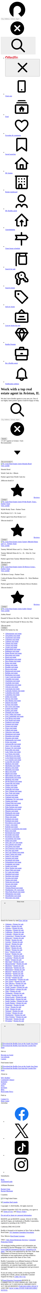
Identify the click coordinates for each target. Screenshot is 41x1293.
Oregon (7, 995)
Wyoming (8, 1021)
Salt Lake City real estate (13, 842)
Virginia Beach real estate (14, 888)
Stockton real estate (12, 876)
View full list (23, 920)
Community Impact (7, 1080)
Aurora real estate (11, 645)
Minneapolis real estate (13, 777)
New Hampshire (11, 979)
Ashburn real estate (11, 641)
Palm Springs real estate (13, 807)
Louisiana (8, 958)
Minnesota (8, 968)
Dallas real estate (11, 697)
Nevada (8, 977)
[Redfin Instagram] (21, 1172)
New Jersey (9, 981)
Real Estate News (7, 1091)
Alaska (7, 926)
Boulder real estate (11, 667)
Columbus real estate (12, 695)
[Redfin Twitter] (21, 1138)
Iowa (7, 952)
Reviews (37, 497)
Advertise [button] (4, 1103)
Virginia (8, 1013)
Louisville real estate (12, 762)
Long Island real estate (13, 758)
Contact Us (5, 1099)
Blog (2, 1090)
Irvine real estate (11, 742)
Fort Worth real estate (12, 720)
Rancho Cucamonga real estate (16, 829)
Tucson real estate (11, 884)
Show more (20, 901)
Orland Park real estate (13, 803)
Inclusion (4, 1082)
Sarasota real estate (11, 858)
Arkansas (8, 930)
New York (8, 985)
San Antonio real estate (13, 844)
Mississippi (9, 969)
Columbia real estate (12, 693)
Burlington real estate (12, 675)
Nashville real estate (12, 789)
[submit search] (18, 45)
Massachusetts (10, 964)
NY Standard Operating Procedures (22, 1232)
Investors (4, 1088)
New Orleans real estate (13, 791)
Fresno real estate (11, 726)
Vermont (8, 1011)
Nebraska (8, 975)
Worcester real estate (12, 898)
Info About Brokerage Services (17, 1240)
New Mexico (9, 983)
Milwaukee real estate (12, 775)
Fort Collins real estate (13, 714)
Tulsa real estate (10, 886)
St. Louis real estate (12, 872)
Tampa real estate (11, 880)
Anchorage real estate (12, 637)
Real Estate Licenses (17, 1236)
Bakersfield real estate (12, 649)
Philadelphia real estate (13, 809)
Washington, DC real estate (14, 890)
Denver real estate (11, 699)
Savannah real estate (12, 860)
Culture (3, 1084)
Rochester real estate (12, 837)
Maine (7, 960)
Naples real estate (11, 785)
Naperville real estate (12, 783)
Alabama (8, 924)
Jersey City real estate (12, 746)
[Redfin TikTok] (21, 1155)
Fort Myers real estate (12, 718)
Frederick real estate (12, 722)
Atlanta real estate (11, 643)
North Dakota (10, 989)
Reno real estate (10, 831)
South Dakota (10, 1003)
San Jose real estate (11, 850)
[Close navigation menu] (22, 67)
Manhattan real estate (12, 766)
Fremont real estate (11, 724)
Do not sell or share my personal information (16, 1215)
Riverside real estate (12, 835)
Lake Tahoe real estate (13, 752)
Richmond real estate (12, 833)
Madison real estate (11, 764)
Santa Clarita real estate (13, 854)
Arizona (8, 928)
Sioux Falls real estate (12, 870)
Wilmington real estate (13, 894)
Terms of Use (8, 1212)
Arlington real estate (12, 639)
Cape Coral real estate (12, 677)
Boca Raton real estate (13, 661)
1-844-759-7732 (19, 1277)
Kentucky (8, 956)
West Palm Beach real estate (15, 892)
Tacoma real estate (11, 878)
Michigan (8, 966)
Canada (14, 1202)
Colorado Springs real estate (15, 691)
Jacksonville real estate (13, 744)
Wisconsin (8, 1019)
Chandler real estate (12, 679)
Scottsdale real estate (12, 864)
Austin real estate (11, 647)
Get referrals (5, 1057)
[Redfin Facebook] (21, 1121)
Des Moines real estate (13, 701)
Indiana (7, 950)
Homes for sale (18, 924)
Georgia (8, 942)
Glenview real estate (12, 732)
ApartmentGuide (6, 1182)
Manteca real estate (11, 768)
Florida (7, 940)
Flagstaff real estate (11, 712)
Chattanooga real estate (13, 685)
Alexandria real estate (12, 635)
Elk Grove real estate (12, 706)
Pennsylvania (9, 997)
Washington (9, 1015)
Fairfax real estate (11, 710)
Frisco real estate (11, 728)
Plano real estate (10, 817)
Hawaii (7, 944)
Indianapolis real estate (13, 740)
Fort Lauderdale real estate (14, 716)
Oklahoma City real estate (14, 799)
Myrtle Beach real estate (13, 781)
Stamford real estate (12, 874)
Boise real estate (10, 663)
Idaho (7, 946)
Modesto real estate (11, 779)
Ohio (7, 991)
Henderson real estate (12, 734)
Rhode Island (9, 999)
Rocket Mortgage (7, 1191)
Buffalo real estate (11, 673)
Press (2, 1086)
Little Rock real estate (12, 756)
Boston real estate (11, 665)
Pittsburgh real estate (12, 813)
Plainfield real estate (12, 815)
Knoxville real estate (12, 750)
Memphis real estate (12, 770)
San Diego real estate (12, 846)
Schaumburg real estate (13, 862)
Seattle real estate (11, 866)
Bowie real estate (11, 669)
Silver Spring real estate (13, 868)
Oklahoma (8, 993)
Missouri (8, 971)
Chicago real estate (11, 687)
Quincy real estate (11, 825)
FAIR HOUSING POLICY (28, 1286)
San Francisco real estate (13, 848)
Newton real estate (11, 795)
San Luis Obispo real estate (14, 852)
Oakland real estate (11, 797)
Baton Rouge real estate (13, 653)
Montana (8, 973)
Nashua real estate (11, 787)
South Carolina (10, 1001)
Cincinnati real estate (12, 689)
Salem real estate (11, 840)
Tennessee (8, 1005)
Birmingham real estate (13, 659)
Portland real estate (11, 819)
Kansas (7, 954)
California (8, 932)
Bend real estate (10, 657)
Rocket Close (5, 1189)
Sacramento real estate (13, 839)
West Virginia (10, 1017)
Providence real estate (12, 823)
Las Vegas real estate (12, 754)
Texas (7, 1007)
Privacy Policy (21, 1212)
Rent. (3, 1180)
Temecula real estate (12, 882)
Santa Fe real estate (11, 856)
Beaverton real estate (12, 655)
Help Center (5, 1101)
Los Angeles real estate (13, 760)
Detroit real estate (11, 703)
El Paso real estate (11, 704)
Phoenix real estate (11, 811)
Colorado (8, 934)
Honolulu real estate (12, 736)
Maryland (8, 962)
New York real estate (12, 793)
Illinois (7, 948)
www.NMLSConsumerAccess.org (13, 1249)
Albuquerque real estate (13, 634)
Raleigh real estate (11, 827)
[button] (20, 28)
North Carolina (10, 987)
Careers (3, 1059)
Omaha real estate (11, 801)
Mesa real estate (10, 771)
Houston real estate (11, 738)
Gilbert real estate (11, 730)
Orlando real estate (11, 805)
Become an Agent (7, 1055)
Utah (7, 1009)
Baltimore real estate (12, 651)
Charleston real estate (12, 681)
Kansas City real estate (13, 748)
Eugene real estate (11, 708)
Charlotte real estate (12, 683)
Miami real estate (11, 773)
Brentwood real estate (12, 671)
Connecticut (9, 936)
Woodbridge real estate (13, 896)
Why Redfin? (5, 1078)
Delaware (8, 938)
